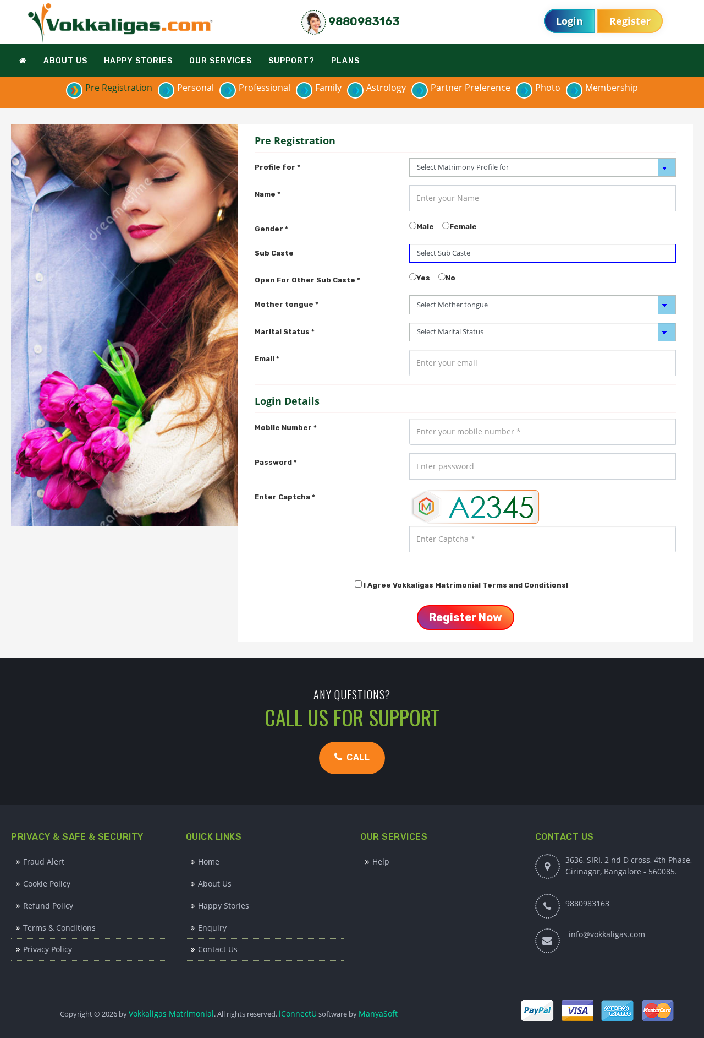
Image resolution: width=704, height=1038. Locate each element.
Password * (276, 462)
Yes (423, 278)
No (450, 278)
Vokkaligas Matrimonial (171, 1013)
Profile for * (277, 167)
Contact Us (218, 949)
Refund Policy (48, 905)
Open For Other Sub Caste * (307, 280)
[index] (121, 22)
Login (569, 21)
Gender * (271, 229)
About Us (215, 883)
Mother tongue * (286, 304)
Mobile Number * (286, 427)
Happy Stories (223, 905)
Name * (267, 194)
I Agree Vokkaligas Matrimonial (466, 585)
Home (208, 861)
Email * (267, 359)
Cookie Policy (46, 883)
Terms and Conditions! (525, 585)
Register (630, 21)
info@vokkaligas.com (607, 934)
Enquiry (212, 927)
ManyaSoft (378, 1013)
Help (380, 861)
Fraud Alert (43, 861)
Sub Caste (274, 253)
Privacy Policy (47, 949)
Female (463, 226)
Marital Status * (285, 332)
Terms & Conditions (59, 927)
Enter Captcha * (285, 497)
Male (425, 226)
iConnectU (298, 1013)
